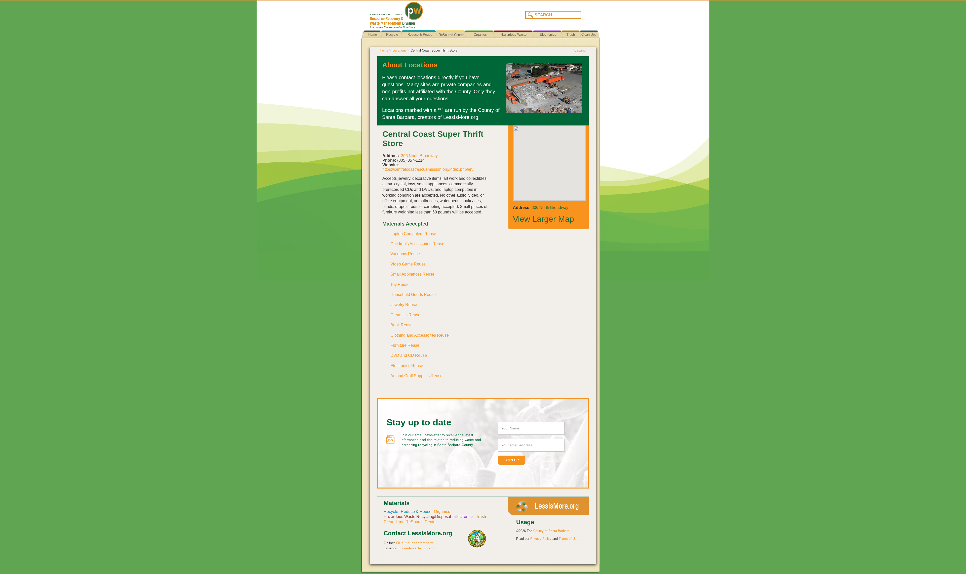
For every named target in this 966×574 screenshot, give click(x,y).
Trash (571, 34)
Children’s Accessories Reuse (417, 244)
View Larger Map (543, 219)
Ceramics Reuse (405, 315)
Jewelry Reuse (403, 304)
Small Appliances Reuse (412, 274)
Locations (399, 50)
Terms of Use (568, 539)
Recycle (392, 34)
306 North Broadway (419, 156)
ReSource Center (451, 35)
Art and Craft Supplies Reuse (416, 376)
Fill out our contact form (415, 543)
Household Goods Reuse (413, 294)
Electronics (548, 34)
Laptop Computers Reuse (413, 234)
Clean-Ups (588, 34)
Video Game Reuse (408, 264)
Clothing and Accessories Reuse (419, 335)
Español (580, 50)
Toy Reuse (400, 284)
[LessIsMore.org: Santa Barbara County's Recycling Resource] (424, 14)
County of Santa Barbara (551, 531)
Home (372, 34)
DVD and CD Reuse (408, 355)
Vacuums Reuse (405, 254)
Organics (480, 34)
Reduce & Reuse (420, 34)
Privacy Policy (540, 539)
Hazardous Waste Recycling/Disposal (514, 38)
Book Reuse (401, 325)
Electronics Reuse (406, 366)
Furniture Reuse (404, 345)
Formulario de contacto (416, 548)
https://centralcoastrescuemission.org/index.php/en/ (427, 169)
